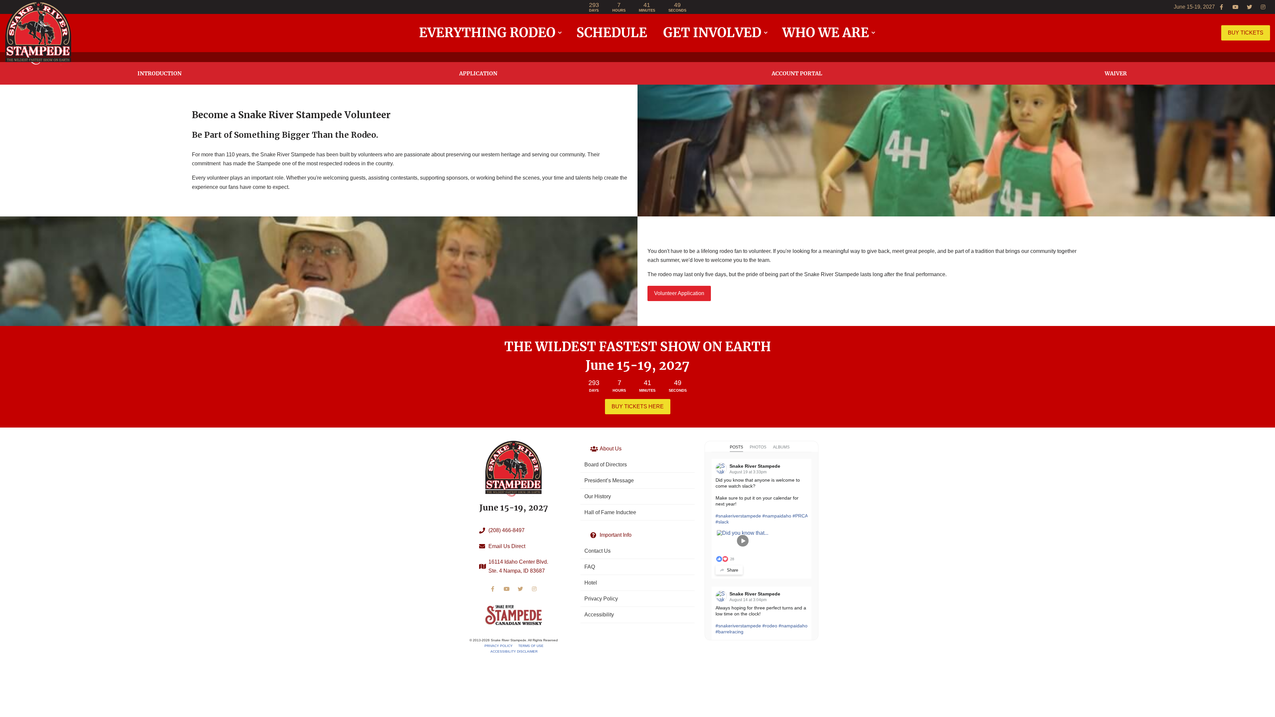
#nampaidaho (776, 515)
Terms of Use (531, 646)
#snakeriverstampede (738, 515)
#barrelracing (729, 631)
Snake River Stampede (754, 466)
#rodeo (769, 625)
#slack (722, 521)
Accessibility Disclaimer (514, 651)
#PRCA (800, 515)
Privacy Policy (498, 646)
